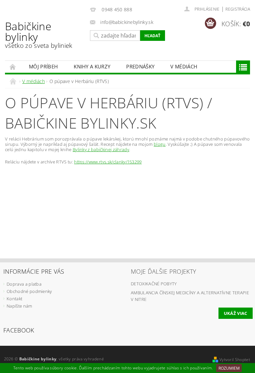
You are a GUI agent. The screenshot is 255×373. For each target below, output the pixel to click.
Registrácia (237, 9)
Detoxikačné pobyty (154, 284)
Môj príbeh (43, 66)
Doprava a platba (24, 284)
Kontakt (14, 299)
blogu (160, 144)
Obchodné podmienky (29, 291)
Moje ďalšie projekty (163, 271)
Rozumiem (229, 368)
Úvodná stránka (13, 66)
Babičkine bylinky (38, 34)
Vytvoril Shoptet (234, 359)
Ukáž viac (235, 313)
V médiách (183, 66)
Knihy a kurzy (92, 66)
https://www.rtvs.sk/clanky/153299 (108, 162)
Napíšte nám (19, 306)
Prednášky (140, 66)
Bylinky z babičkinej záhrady (101, 149)
